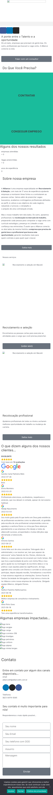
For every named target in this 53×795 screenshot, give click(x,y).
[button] (26, 24)
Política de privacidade (36, 791)
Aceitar (11, 791)
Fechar (21, 791)
